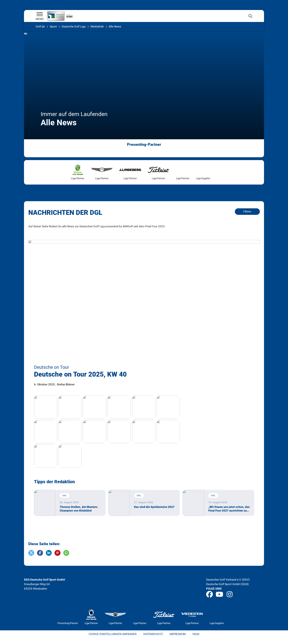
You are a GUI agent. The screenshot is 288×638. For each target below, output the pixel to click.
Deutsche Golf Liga (74, 26)
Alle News (115, 26)
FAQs (195, 634)
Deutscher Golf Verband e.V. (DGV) (228, 579)
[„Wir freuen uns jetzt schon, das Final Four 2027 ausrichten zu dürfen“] (193, 503)
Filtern (247, 211)
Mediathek (97, 26)
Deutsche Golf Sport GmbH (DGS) (227, 584)
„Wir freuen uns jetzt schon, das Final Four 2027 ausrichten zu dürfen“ (229, 508)
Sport (53, 26)
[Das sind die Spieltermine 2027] (119, 503)
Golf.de (40, 26)
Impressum (178, 634)
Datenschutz (153, 634)
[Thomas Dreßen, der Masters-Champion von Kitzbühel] (45, 503)
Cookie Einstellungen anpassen (112, 634)
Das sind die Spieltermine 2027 (154, 507)
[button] (31, 553)
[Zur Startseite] (40, 14)
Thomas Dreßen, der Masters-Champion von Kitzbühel (79, 508)
